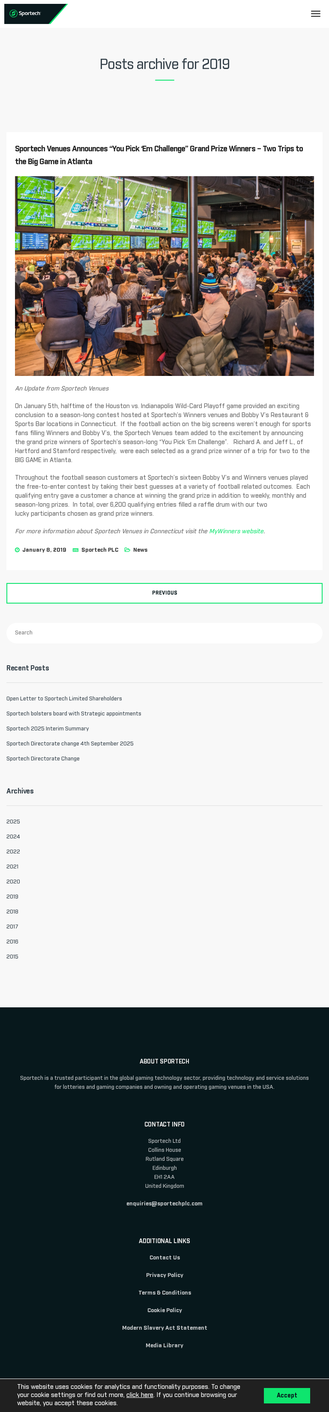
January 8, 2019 (44, 550)
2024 (13, 837)
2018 (12, 912)
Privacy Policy (164, 1275)
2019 (12, 897)
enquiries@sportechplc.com (164, 1204)
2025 (13, 822)
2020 (13, 882)
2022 (13, 852)
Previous (164, 593)
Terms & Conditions (164, 1293)
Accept (287, 1396)
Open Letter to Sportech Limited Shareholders (64, 699)
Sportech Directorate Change (43, 759)
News (140, 550)
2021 (12, 867)
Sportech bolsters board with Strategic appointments (73, 714)
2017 (12, 927)
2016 (12, 942)
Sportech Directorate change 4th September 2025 (70, 744)
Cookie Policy (164, 1310)
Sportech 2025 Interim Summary (47, 729)
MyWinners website (236, 532)
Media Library (164, 1346)
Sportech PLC (99, 550)
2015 (12, 957)
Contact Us (165, 1258)
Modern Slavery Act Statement (164, 1328)
